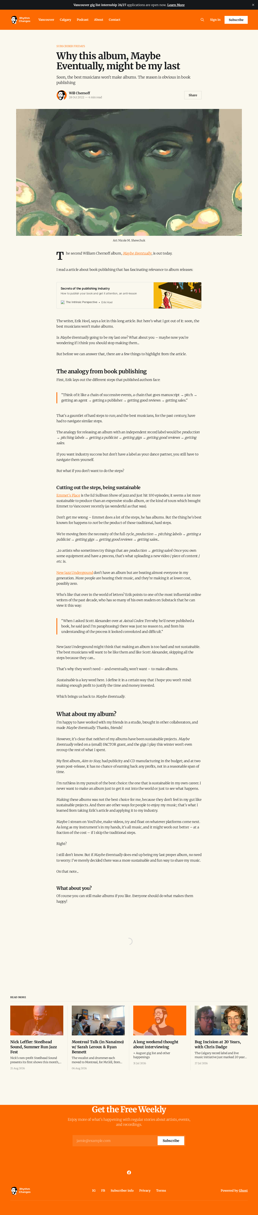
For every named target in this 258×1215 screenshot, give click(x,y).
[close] (253, 5)
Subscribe (236, 20)
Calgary (65, 20)
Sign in (215, 20)
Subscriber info (122, 1190)
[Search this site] (202, 20)
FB (103, 1190)
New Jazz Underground (74, 572)
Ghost (243, 1190)
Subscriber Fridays (70, 46)
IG (94, 1190)
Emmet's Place (68, 495)
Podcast (82, 20)
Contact (114, 20)
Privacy (145, 1190)
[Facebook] (129, 1172)
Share (193, 95)
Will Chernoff (79, 93)
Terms (161, 1190)
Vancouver (46, 20)
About (98, 20)
